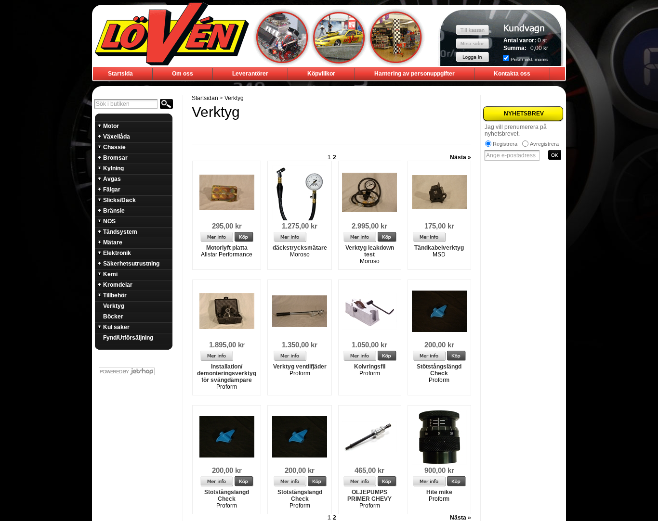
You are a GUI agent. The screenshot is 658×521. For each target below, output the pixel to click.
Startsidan (205, 98)
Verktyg (234, 98)
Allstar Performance (226, 254)
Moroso (300, 254)
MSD (439, 254)
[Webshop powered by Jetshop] (133, 371)
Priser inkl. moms (529, 59)
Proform (226, 386)
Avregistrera (544, 144)
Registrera (505, 144)
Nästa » (460, 157)
